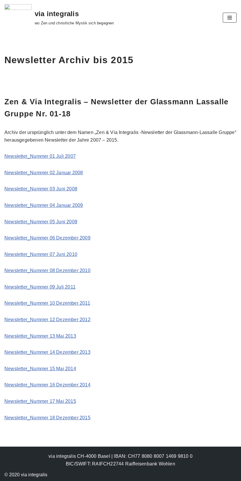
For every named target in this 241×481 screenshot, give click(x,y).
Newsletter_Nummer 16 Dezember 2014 (47, 384)
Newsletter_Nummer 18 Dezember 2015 (47, 417)
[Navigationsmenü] (230, 18)
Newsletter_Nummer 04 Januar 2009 (43, 205)
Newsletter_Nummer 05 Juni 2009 (40, 221)
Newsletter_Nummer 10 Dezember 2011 (47, 303)
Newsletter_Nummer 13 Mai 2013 (40, 335)
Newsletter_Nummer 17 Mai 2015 (40, 401)
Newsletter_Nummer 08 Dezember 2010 (47, 270)
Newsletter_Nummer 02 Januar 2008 (43, 172)
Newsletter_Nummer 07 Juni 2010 (40, 254)
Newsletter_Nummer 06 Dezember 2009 (47, 237)
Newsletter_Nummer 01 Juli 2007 (40, 156)
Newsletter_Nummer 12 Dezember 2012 (47, 319)
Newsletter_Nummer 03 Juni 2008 (40, 188)
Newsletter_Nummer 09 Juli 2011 (40, 286)
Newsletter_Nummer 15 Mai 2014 (40, 368)
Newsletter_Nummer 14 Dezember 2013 (47, 352)
